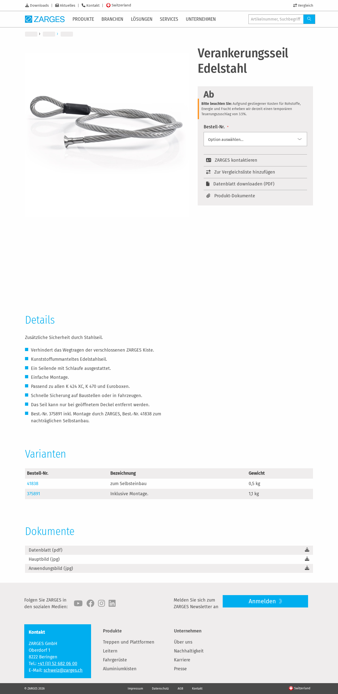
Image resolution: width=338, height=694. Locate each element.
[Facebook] (90, 603)
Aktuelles (67, 5)
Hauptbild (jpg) (44, 559)
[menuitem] (83, 19)
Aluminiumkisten (120, 669)
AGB (180, 688)
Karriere (182, 660)
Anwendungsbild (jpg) (51, 568)
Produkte (112, 631)
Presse (180, 669)
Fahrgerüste (115, 660)
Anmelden (263, 601)
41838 (32, 483)
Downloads (39, 5)
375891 (33, 493)
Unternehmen (187, 631)
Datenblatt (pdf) (45, 550)
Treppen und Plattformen (128, 642)
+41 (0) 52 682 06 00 (57, 663)
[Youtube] (78, 603)
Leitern (110, 651)
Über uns (183, 642)
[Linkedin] (112, 603)
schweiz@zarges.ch (63, 670)
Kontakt (92, 5)
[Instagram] (101, 603)
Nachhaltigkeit (189, 651)
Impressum (135, 688)
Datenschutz (160, 688)
